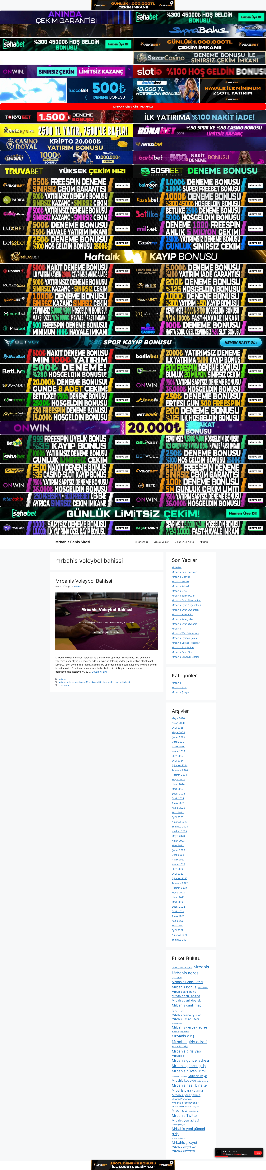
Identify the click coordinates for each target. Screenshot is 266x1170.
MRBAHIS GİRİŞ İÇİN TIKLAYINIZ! (133, 106)
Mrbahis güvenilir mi (189, 1071)
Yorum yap (64, 685)
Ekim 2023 (178, 812)
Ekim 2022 (177, 869)
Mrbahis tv (180, 1110)
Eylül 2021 (177, 930)
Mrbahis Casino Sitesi (185, 1019)
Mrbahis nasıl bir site (95, 682)
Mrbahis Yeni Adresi (184, 542)
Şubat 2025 (178, 737)
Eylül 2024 (177, 760)
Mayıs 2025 (178, 732)
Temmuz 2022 (180, 883)
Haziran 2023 (179, 831)
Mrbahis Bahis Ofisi (182, 614)
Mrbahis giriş (183, 1036)
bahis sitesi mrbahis (182, 967)
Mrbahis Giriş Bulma (183, 647)
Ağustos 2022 (179, 878)
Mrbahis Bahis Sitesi (72, 542)
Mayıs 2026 (178, 718)
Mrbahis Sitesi (178, 1106)
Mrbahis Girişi (180, 1046)
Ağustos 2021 (179, 935)
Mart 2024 (178, 789)
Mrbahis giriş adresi (189, 1041)
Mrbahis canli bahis (184, 991)
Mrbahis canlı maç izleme (187, 1008)
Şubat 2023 (178, 850)
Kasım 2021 (178, 920)
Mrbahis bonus (184, 987)
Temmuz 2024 (180, 770)
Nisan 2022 (178, 897)
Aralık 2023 (178, 803)
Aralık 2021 (178, 916)
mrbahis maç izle (203, 1081)
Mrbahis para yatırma (187, 1090)
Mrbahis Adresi (180, 586)
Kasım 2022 (178, 864)
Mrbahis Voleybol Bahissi (83, 581)
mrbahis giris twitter (180, 1032)
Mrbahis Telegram (192, 1107)
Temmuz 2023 (180, 826)
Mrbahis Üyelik (178, 1138)
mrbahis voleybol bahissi (118, 682)
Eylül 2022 (177, 873)
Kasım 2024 (178, 751)
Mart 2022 (177, 902)
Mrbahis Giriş (141, 542)
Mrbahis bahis (177, 978)
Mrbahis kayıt (197, 1076)
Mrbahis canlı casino (186, 996)
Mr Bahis (176, 567)
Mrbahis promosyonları (185, 1102)
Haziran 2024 (179, 774)
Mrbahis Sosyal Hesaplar (186, 642)
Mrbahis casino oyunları (186, 1015)
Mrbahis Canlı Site (182, 652)
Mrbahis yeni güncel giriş (188, 1131)
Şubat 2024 (178, 793)
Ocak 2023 (178, 855)
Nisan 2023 (178, 840)
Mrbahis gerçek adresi (190, 1027)
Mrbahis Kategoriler (183, 619)
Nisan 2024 (178, 784)
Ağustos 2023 (179, 822)
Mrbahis (204, 542)
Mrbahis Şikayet (161, 542)
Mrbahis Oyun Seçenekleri (186, 605)
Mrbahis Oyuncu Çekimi (185, 638)
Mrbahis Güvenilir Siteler (185, 657)
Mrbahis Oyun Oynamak (185, 609)
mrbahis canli (203, 988)
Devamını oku (99, 671)
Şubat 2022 (178, 906)
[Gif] (133, 256)
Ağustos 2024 (179, 765)
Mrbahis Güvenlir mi (179, 1076)
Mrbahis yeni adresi (185, 1120)
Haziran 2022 (179, 888)
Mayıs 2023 (178, 836)
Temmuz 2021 (179, 939)
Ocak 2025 (178, 741)
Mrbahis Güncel (180, 581)
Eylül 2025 (177, 727)
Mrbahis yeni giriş (178, 1125)
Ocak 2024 (178, 798)
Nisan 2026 (178, 723)
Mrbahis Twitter (185, 1115)
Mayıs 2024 (178, 779)
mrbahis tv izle (194, 1111)
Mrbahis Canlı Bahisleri (184, 572)
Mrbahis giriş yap (186, 1051)
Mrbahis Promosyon (182, 1099)
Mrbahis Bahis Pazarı (183, 595)
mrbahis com (177, 1023)
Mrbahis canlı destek (186, 1000)
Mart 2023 (178, 845)
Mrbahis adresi (186, 973)
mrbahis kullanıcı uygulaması (72, 682)
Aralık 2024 (178, 746)
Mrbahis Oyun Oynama (184, 624)
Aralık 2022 (178, 859)
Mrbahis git (179, 1055)
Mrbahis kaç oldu (184, 1080)
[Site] (66, 185)
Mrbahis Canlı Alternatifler (186, 600)
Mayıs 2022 (178, 892)
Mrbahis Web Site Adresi (185, 633)
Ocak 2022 (178, 911)
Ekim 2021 (177, 925)
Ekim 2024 (178, 756)
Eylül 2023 (177, 817)
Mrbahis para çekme (186, 1095)
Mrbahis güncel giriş (189, 1066)
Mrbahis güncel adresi (190, 1060)
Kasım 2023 (178, 807)
